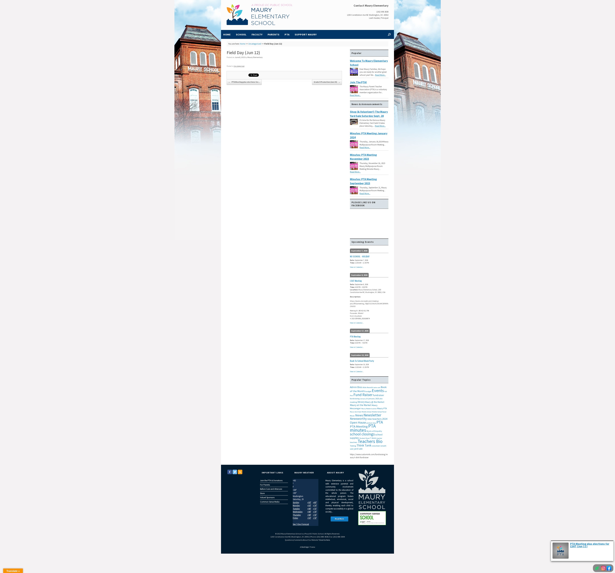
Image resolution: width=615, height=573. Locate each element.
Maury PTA (382, 408)
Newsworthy (358, 419)
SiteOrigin (305, 547)
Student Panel (364, 438)
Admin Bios (356, 387)
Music (352, 415)
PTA (287, 34)
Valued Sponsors (267, 497)
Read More (339, 519)
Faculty (257, 34)
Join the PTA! (358, 82)
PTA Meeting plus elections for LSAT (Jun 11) (589, 545)
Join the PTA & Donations (271, 480)
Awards (370, 387)
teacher (379, 438)
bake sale (376, 387)
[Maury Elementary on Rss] (240, 472)
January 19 (364, 399)
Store (262, 493)
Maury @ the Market (374, 402)
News (359, 415)
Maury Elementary (255, 57)
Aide (364, 387)
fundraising (355, 398)
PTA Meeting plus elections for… (244, 82)
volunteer (376, 446)
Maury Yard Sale (355, 412)
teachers (353, 442)
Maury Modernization (369, 409)
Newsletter (372, 415)
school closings (362, 434)
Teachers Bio (370, 441)
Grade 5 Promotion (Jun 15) (327, 82)
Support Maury (306, 34)
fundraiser (378, 395)
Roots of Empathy (374, 431)
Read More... (380, 75)
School (241, 34)
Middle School (367, 412)
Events (378, 390)
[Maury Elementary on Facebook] (229, 472)
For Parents (265, 484)
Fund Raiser (362, 394)
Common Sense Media (269, 501)
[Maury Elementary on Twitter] (235, 472)
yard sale (358, 448)
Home (227, 34)
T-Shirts (373, 438)
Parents (273, 34)
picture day (371, 423)
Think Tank (364, 445)
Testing (353, 446)
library (361, 401)
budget (368, 391)
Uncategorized (254, 43)
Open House (358, 422)
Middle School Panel (379, 412)
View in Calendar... (357, 267)
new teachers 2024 (377, 418)
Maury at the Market (360, 405)
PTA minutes (363, 428)
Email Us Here (324, 540)
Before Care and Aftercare (271, 489)
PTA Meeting (359, 426)
